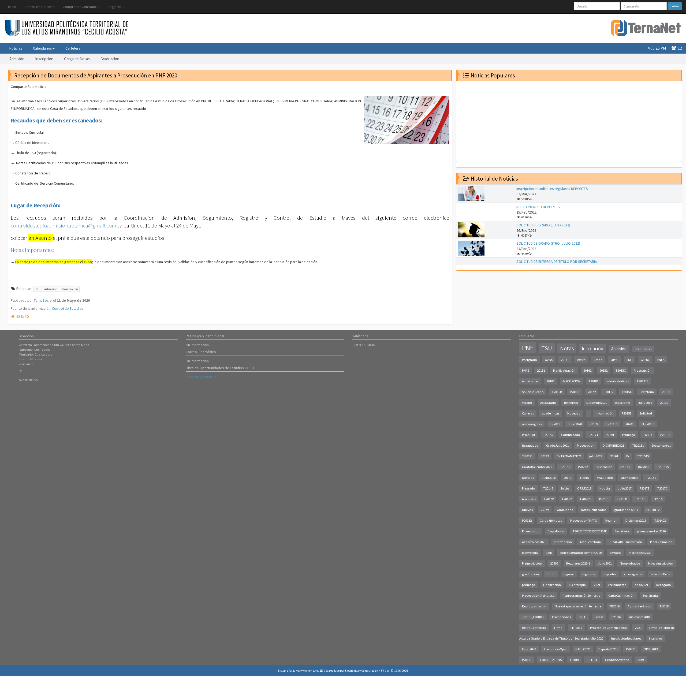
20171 (568, 478)
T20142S (660, 520)
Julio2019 (645, 403)
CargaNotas (556, 531)
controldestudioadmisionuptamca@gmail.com (63, 225)
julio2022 (595, 456)
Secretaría (622, 531)
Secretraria (650, 595)
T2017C (662, 488)
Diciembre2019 (596, 403)
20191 (610, 435)
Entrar (674, 6)
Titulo (551, 574)
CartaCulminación (621, 595)
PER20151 (648, 424)
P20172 (608, 392)
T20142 (548, 488)
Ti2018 (664, 606)
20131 (565, 360)
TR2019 (614, 606)
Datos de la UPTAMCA (201, 377)
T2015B (557, 392)
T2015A (626, 392)
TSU (546, 348)
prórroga (528, 585)
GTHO (645, 360)
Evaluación (605, 478)
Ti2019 (574, 660)
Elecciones (622, 403)
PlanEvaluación (564, 370)
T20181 (593, 381)
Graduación (109, 58)
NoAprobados (630, 563)
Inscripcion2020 (640, 553)
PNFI (630, 360)
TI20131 (527, 456)
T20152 (651, 478)
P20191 (527, 660)
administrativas (617, 381)
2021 (597, 585)
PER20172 (652, 510)
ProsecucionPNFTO (583, 520)
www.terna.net (309, 671)
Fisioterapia (577, 585)
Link (549, 553)
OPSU (614, 360)
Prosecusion (530, 531)
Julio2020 (575, 424)
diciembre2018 (639, 617)
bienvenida (530, 553)
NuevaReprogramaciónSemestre (578, 606)
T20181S (642, 381)
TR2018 (555, 424)
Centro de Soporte (39, 6)
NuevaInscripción (660, 563)
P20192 (665, 435)
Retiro (581, 360)
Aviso (549, 360)
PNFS (525, 370)
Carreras (528, 413)
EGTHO (592, 660)
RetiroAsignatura (534, 628)
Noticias (15, 48)
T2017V (549, 499)
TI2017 (647, 435)
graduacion (530, 574)
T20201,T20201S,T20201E (590, 531)
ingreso (569, 574)
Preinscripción (532, 563)
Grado (598, 360)
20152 (603, 370)
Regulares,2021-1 (578, 563)
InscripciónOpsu (555, 649)
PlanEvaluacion (661, 542)
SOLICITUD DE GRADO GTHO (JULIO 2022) (548, 243)
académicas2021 (534, 542)
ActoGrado (548, 403)
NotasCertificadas (593, 510)
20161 (614, 456)
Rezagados (530, 445)
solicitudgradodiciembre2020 (581, 553)
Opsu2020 (529, 649)
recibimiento (617, 585)
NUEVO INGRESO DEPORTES (538, 206)
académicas (550, 413)
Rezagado (663, 585)
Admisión (16, 58)
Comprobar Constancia (81, 6)
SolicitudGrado (533, 392)
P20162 (625, 467)
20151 (541, 370)
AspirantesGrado (639, 606)
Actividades (530, 381)
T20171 (593, 435)
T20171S (611, 424)
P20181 (575, 392)
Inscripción (44, 58)
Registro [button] (114, 6)
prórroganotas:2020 (651, 531)
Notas (567, 348)
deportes (609, 574)
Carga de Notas (77, 58)
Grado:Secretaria (617, 660)
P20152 (527, 520)
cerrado (615, 553)
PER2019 (576, 628)
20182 (666, 392)
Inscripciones (561, 617)
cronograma (633, 574)
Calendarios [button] (42, 48)
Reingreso (571, 403)
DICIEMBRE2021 (613, 445)
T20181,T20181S (533, 617)
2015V (594, 424)
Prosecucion (69, 289)
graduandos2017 (626, 510)
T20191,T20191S (551, 660)
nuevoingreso (532, 424)
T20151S (643, 456)
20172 (592, 392)
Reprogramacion (534, 606)
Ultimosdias (629, 478)
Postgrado (529, 360)
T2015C (621, 370)
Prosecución (642, 370)
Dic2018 (643, 467)
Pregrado (528, 488)
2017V (545, 510)
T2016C (640, 499)
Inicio (12, 6)
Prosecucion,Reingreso (538, 595)
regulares (588, 574)
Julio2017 (625, 488)
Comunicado (570, 435)
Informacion (563, 542)
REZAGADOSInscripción (625, 542)
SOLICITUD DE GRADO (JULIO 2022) (543, 225)
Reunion (611, 520)
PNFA (661, 360)
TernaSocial (43, 300)
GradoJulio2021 (557, 445)
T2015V (548, 435)
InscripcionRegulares (626, 638)
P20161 (604, 499)
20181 (550, 381)
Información (605, 413)
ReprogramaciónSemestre (581, 595)
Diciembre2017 (635, 520)
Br (627, 456)
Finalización (552, 585)
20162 (587, 370)
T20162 (567, 499)
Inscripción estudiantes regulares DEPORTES (552, 188)
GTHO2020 (582, 649)
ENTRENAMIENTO (569, 456)
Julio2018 (548, 478)
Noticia (604, 488)
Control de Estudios (68, 308)
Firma (558, 628)
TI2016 (657, 499)
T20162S (585, 499)
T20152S (663, 467)
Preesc (599, 617)
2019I (640, 660)
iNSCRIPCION (571, 381)
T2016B (622, 499)
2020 (638, 628)
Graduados (565, 510)
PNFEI (583, 617)
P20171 (644, 488)
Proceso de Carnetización (608, 628)
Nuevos (527, 510)
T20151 (565, 467)
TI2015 (584, 478)
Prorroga (628, 435)
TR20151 (638, 445)
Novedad (573, 413)
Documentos (661, 445)
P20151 (626, 413)
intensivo (655, 638)
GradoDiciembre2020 (537, 467)
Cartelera (72, 48)
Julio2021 (605, 563)
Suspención (604, 467)
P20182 (616, 617)
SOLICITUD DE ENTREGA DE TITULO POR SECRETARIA (556, 261)
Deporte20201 (608, 649)
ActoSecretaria (590, 542)
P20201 (631, 649)
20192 (664, 403)
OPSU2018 (584, 488)
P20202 (583, 467)
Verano (527, 403)
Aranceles (529, 499)
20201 (629, 424)
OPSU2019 (651, 649)
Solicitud (645, 413)
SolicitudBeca (660, 574)
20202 (554, 563)
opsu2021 (641, 585)
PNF (37, 289)
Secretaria (647, 392)
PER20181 (528, 435)
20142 (545, 456)
